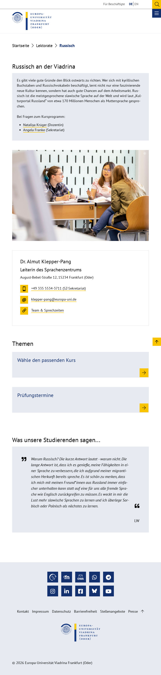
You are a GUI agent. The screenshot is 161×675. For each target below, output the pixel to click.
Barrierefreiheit (85, 611)
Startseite (20, 45)
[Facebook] (80, 591)
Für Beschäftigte (114, 4)
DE (131, 4)
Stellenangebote (112, 611)
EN (136, 4)
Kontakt (23, 611)
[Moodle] (66, 577)
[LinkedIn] (66, 591)
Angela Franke (34, 130)
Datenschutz (61, 611)
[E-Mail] (80, 577)
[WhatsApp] (94, 577)
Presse (133, 611)
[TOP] (157, 341)
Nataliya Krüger (35, 125)
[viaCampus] (52, 577)
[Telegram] (108, 577)
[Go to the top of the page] (142, 611)
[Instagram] (52, 591)
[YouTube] (108, 591)
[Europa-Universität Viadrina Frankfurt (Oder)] (31, 21)
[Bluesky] (94, 591)
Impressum (40, 611)
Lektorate (44, 45)
